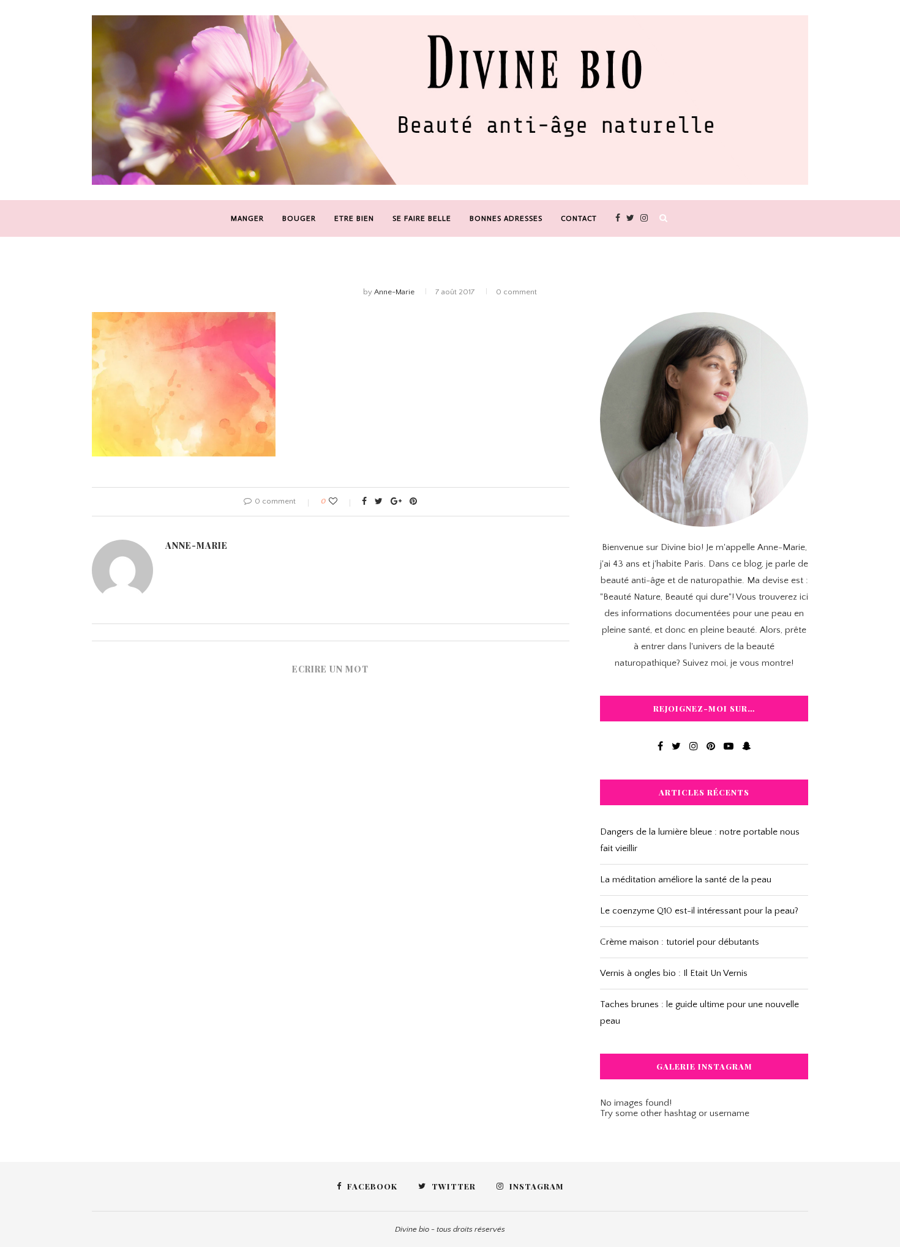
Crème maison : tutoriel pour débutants (679, 942)
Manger (247, 218)
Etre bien (354, 218)
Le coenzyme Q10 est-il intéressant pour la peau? (699, 911)
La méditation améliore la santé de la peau (685, 879)
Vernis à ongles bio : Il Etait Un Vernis (674, 973)
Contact (579, 218)
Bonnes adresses (506, 218)
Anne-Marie (394, 292)
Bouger (299, 218)
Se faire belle (421, 218)
